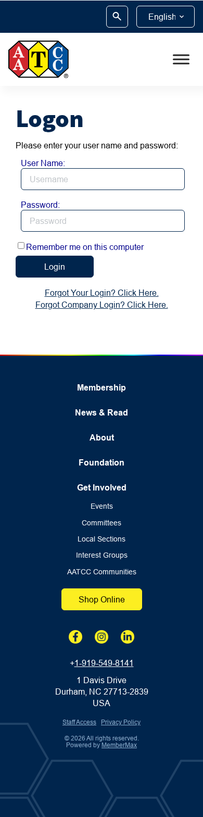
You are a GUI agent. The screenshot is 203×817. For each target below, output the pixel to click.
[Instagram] (101, 637)
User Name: (43, 163)
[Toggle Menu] (181, 59)
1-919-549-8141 (104, 663)
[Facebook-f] (75, 637)
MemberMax (119, 745)
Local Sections (101, 539)
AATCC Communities (101, 572)
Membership (101, 388)
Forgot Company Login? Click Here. (101, 304)
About (102, 438)
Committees (101, 523)
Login (54, 266)
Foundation (101, 463)
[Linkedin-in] (127, 637)
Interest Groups (102, 555)
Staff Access (79, 722)
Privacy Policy (121, 722)
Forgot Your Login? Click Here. (102, 292)
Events (102, 506)
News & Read (101, 413)
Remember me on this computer (85, 247)
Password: (40, 204)
